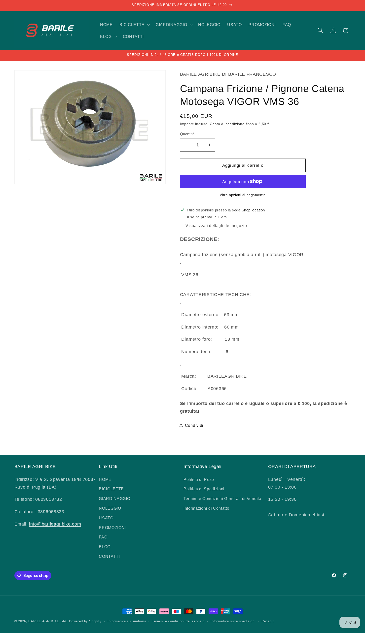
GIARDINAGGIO (114, 498)
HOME (105, 479)
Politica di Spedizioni (203, 489)
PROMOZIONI (112, 527)
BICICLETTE (111, 489)
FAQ (103, 537)
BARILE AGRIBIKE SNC (48, 621)
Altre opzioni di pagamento (243, 195)
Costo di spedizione (227, 124)
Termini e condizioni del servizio (178, 621)
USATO (106, 517)
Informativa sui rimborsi (127, 621)
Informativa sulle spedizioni (233, 621)
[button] (134, 25)
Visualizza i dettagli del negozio (216, 225)
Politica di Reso (198, 479)
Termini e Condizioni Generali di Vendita (222, 498)
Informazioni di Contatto (206, 508)
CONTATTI (109, 556)
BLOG (104, 546)
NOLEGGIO (110, 508)
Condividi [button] (194, 425)
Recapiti (268, 621)
